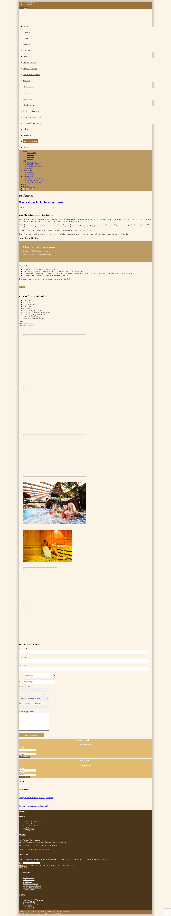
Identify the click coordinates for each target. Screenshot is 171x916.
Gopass (36, 275)
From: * (21, 675)
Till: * (21, 682)
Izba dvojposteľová (33, 163)
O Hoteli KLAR (31, 153)
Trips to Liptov (27, 882)
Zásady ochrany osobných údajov (29, 913)
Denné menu (31, 175)
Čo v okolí (30, 159)
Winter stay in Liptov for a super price (41, 202)
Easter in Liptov (25, 789)
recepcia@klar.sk (29, 3)
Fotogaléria (30, 157)
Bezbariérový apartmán (34, 167)
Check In (21, 748)
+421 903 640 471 (28, 828)
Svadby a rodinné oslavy (35, 179)
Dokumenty (30, 155)
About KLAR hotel (28, 878)
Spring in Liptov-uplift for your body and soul (36, 798)
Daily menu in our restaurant (32, 886)
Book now (22, 287)
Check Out (22, 752)
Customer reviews (29, 880)
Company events (28, 890)
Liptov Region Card (48, 275)
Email (21, 863)
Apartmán (30, 169)
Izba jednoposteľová (33, 165)
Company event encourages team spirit (33, 806)
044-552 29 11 (31, 326)
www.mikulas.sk (86, 230)
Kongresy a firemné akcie (35, 180)
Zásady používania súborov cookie (52, 913)
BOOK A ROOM (23, 8)
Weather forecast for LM (30, 884)
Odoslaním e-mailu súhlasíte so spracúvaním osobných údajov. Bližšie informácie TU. (48, 865)
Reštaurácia (31, 173)
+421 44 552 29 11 (28, 5)
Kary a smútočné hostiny (35, 182)
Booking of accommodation (32, 888)
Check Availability (24, 756)
